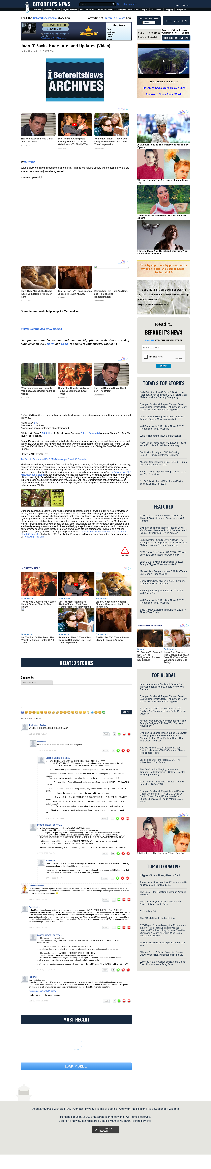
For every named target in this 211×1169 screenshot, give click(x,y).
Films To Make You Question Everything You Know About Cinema (162, 252)
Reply (106, 734)
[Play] (164, 61)
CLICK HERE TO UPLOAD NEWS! (176, 38)
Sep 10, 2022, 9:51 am (38, 734)
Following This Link (34, 536)
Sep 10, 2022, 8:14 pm (55, 818)
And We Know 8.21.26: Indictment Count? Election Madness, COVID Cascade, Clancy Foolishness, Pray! (162, 750)
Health (57, 9)
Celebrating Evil (148, 911)
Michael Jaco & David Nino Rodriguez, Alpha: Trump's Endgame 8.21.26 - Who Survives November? (163, 723)
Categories (181, 9)
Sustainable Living (105, 9)
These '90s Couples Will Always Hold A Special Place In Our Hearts (75, 391)
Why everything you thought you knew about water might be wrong (38, 391)
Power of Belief (87, 9)
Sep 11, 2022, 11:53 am (38, 1001)
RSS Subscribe (157, 1108)
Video (137, 9)
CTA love (25, 398)
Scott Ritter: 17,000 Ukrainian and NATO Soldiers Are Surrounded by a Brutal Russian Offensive (163, 711)
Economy (48, 9)
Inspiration (121, 9)
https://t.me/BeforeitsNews (153, 304)
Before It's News (51, 4)
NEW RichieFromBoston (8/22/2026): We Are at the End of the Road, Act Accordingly (163, 444)
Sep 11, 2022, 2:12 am (54, 878)
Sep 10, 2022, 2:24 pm (38, 927)
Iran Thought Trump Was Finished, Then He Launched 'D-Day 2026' (162, 782)
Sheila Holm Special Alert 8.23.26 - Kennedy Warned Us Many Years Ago (162, 582)
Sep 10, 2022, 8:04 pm (46, 853)
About (35, 1108)
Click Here (47, 433)
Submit (163, 365)
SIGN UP (149, 340)
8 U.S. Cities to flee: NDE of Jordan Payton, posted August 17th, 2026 (162, 482)
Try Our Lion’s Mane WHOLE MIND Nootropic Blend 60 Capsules (54, 459)
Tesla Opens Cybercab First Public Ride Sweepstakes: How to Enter (160, 902)
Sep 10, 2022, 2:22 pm (38, 900)
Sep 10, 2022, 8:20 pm (46, 970)
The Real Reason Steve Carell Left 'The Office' (110, 389)
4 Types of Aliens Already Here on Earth (160, 875)
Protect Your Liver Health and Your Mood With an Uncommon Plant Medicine (163, 883)
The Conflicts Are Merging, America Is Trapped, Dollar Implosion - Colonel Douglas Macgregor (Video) (162, 772)
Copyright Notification (132, 1108)
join (35, 423)
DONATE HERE (149, 22)
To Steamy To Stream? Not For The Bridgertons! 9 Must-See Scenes (149, 656)
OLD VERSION (176, 21)
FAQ (68, 1108)
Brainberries (26, 301)
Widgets (174, 1108)
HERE (51, 343)
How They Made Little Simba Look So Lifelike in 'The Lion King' (36, 294)
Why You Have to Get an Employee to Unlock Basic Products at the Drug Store (163, 963)
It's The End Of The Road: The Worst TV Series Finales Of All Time (37, 640)
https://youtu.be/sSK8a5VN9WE (42, 991)
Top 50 (145, 9)
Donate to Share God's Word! (164, 94)
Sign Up (185, 5)
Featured (37, 9)
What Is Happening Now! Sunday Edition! (161, 436)
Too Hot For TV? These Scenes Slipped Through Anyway (75, 292)
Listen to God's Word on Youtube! (164, 88)
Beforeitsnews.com (45, 18)
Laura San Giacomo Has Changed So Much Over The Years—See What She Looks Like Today (176, 657)
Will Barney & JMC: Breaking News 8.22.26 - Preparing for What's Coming (162, 427)
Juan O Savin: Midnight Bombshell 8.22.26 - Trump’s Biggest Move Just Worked (162, 417)
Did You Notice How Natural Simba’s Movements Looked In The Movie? (112, 604)
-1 (112, 819)
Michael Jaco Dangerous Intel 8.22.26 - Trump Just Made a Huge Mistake (163, 463)
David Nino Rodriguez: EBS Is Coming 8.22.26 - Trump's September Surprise (159, 453)
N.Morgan (29, 162)
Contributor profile (48, 38)
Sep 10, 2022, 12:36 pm (46, 750)
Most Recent (156, 9)
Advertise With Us (52, 1108)
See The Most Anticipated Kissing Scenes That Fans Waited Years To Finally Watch (74, 604)
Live (130, 9)
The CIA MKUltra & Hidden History (157, 918)
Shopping (169, 9)
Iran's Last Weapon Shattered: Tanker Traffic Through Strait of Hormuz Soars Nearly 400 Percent (162, 518)
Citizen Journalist (90, 433)
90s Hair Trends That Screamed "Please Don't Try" (162, 181)
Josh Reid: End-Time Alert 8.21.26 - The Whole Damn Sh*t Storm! (160, 761)
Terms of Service (106, 1108)
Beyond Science (70, 9)
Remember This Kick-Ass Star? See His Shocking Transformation (111, 294)
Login (177, 5)
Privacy (89, 1108)
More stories (62, 38)
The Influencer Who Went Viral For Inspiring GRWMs (162, 217)
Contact (78, 1108)
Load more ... (76, 1066)
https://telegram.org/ (177, 294)
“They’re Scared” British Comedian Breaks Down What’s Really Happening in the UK (161, 953)
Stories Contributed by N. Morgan (41, 329)
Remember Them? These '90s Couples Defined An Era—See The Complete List (74, 640)
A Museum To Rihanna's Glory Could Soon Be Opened (162, 146)
